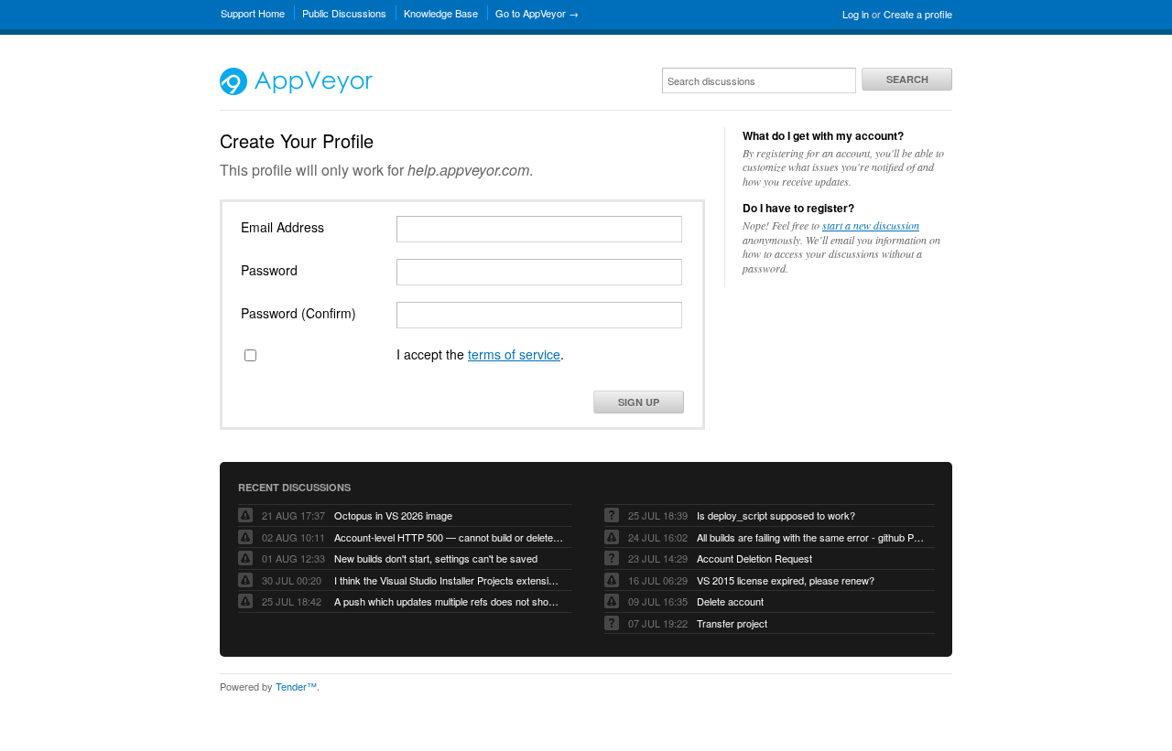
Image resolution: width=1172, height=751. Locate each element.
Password (269, 270)
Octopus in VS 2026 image (393, 515)
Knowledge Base (441, 12)
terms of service (514, 354)
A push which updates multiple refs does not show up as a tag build (448, 601)
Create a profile (918, 13)
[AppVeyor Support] (296, 90)
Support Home (253, 12)
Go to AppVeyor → (537, 12)
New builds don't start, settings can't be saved (435, 558)
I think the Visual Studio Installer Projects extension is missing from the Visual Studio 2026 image (448, 580)
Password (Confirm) (298, 313)
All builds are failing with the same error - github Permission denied (811, 537)
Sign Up (638, 402)
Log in (855, 13)
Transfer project (732, 623)
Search (907, 79)
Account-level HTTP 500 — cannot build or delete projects (448, 537)
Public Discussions (344, 12)
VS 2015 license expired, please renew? (785, 580)
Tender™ (296, 686)
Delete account (730, 601)
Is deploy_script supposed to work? (776, 515)
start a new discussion (870, 225)
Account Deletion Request (754, 558)
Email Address (282, 227)
